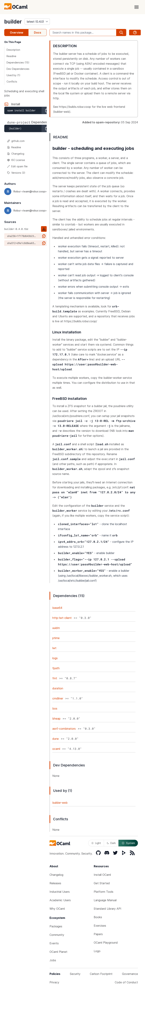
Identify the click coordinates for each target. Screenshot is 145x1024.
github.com (18, 140)
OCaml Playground (106, 942)
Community (57, 935)
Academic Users (60, 900)
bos (54, 708)
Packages (56, 926)
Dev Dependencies (18, 68)
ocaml (56, 749)
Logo (97, 951)
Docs (37, 32)
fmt (54, 678)
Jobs (53, 960)
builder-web (60, 802)
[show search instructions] (135, 32)
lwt (54, 648)
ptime (56, 638)
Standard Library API (107, 908)
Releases (55, 883)
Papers (98, 934)
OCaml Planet (58, 952)
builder (13, 21)
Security (75, 974)
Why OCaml (57, 908)
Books (98, 917)
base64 (57, 608)
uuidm (56, 628)
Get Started (102, 883)
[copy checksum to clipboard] (44, 236)
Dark (113, 842)
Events (54, 943)
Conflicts (12, 81)
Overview (16, 32)
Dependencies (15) (18, 62)
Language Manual (105, 900)
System (130, 842)
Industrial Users (60, 891)
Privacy (54, 982)
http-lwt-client (62, 618)
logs (55, 658)
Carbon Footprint (101, 974)
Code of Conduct (126, 982)
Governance (130, 974)
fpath (56, 668)
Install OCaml (102, 874)
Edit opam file (19, 166)
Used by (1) (13, 75)
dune (55, 738)
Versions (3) (18, 172)
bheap (56, 718)
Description (13, 49)
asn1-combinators (64, 728)
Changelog (17, 153)
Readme (11, 56)
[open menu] (136, 7)
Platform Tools (103, 891)
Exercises (100, 925)
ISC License (18, 159)
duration (57, 688)
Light (98, 842)
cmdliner (57, 698)
